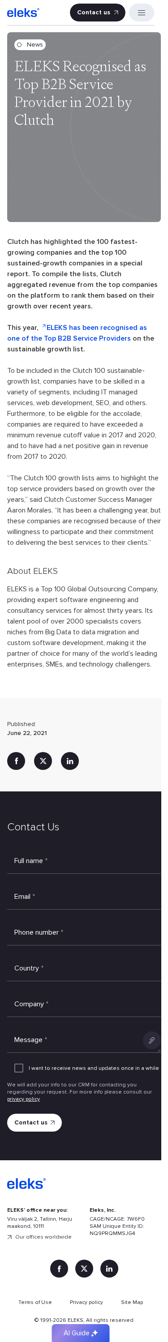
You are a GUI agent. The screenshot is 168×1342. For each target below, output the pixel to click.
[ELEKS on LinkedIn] (109, 1269)
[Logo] (23, 12)
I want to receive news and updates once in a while (94, 1068)
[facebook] (16, 761)
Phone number (38, 932)
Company (31, 1004)
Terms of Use (35, 1302)
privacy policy (23, 1099)
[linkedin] (70, 761)
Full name (30, 860)
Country (28, 968)
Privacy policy (86, 1302)
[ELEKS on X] (84, 1269)
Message (30, 1039)
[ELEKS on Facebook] (59, 1269)
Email (24, 896)
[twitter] (43, 761)
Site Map (132, 1302)
